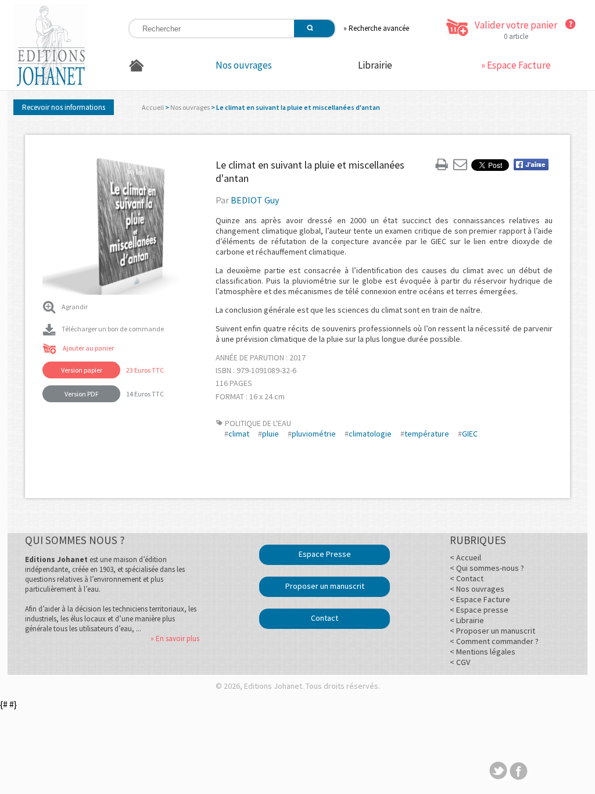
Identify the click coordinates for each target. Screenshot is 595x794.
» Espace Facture (516, 65)
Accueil (153, 107)
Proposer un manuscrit (324, 586)
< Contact (466, 578)
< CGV (460, 662)
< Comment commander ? (494, 641)
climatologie (370, 433)
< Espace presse (479, 610)
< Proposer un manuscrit (492, 630)
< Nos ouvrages (477, 589)
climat (238, 433)
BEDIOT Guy (255, 200)
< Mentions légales (482, 651)
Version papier (81, 370)
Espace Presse (325, 554)
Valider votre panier (516, 25)
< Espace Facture (480, 599)
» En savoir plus (174, 638)
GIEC (470, 433)
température (426, 433)
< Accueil (465, 557)
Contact (324, 618)
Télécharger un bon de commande (113, 328)
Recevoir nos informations (63, 107)
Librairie (375, 65)
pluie (270, 433)
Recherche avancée (379, 28)
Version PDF (81, 393)
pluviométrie (314, 433)
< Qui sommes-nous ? (487, 568)
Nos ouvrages (244, 65)
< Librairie (467, 620)
